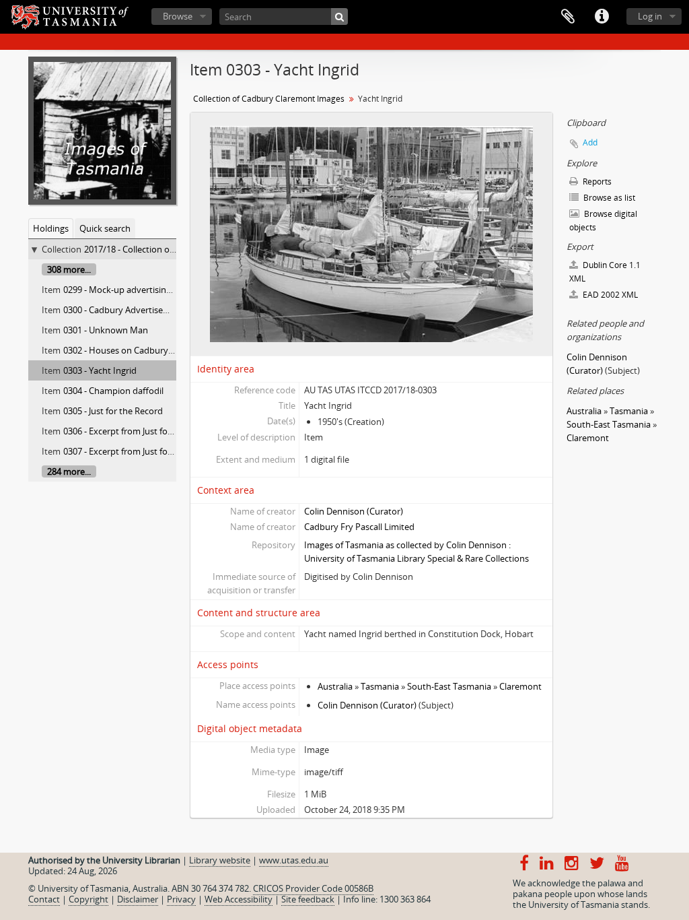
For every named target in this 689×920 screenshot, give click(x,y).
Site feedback (307, 899)
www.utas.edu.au (293, 860)
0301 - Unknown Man (105, 330)
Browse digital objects (603, 220)
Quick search (105, 228)
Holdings (51, 228)
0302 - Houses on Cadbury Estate (129, 350)
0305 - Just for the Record (113, 411)
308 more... (69, 269)
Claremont (520, 686)
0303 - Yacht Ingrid (100, 370)
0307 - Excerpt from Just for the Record (140, 451)
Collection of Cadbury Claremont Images (268, 98)
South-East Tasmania (449, 686)
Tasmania (380, 686)
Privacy (181, 899)
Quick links (601, 17)
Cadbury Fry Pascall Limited (359, 527)
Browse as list (608, 197)
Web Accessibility (239, 899)
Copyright (88, 899)
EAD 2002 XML (609, 294)
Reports (596, 181)
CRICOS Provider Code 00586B (313, 888)
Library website (219, 860)
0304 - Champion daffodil (113, 391)
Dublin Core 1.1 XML (605, 271)
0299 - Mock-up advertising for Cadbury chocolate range (175, 290)
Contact (44, 899)
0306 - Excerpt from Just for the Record (140, 431)
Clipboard (568, 17)
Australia (335, 686)
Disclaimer (137, 899)
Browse (177, 16)
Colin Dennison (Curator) (353, 511)
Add (590, 142)
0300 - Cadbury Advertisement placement (146, 310)
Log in (650, 16)
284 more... (69, 471)
